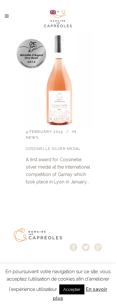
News (32, 137)
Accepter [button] (72, 289)
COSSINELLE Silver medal (53, 149)
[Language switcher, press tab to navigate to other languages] (54, 11)
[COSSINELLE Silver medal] (58, 80)
